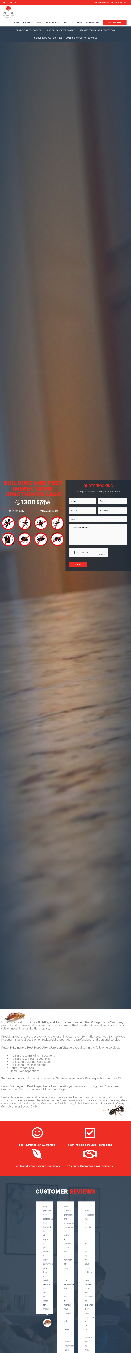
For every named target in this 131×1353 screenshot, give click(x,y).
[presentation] (88, 553)
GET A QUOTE (9, 2)
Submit (78, 564)
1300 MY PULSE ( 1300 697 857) (113, 2)
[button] (16, 511)
